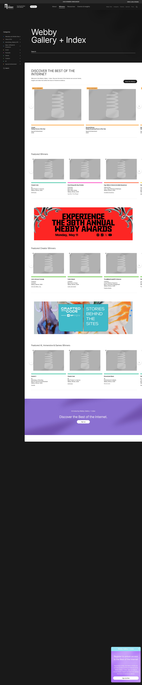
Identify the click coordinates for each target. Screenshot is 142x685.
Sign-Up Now (126, 678)
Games (7, 55)
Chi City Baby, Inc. (36, 286)
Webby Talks (109, 6)
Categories (116, 6)
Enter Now (33, 6)
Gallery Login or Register (133, 1)
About (54, 6)
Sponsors (128, 6)
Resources (71, 6)
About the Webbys (130, 81)
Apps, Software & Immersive (10, 46)
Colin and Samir (72, 286)
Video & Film (8, 39)
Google (33, 385)
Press (132, 6)
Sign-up (83, 422)
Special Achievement (11, 64)
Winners (62, 6)
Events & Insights (83, 6)
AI (5, 61)
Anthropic (33, 192)
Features (122, 6)
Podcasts (7, 52)
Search (7, 68)
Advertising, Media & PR (11, 42)
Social (7, 50)
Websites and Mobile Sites (12, 36)
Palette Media (107, 288)
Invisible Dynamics (109, 192)
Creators (7, 58)
